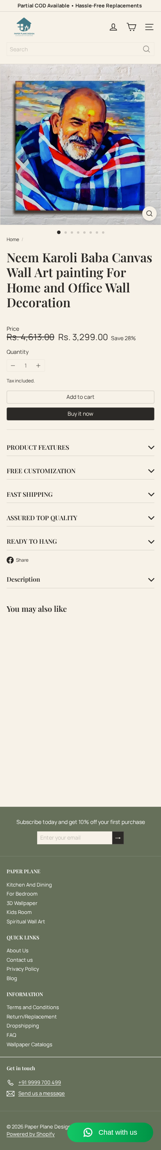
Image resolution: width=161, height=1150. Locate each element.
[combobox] (80, 49)
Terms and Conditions (33, 1007)
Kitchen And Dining (29, 884)
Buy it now (80, 413)
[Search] (146, 49)
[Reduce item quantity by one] (13, 365)
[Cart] (131, 27)
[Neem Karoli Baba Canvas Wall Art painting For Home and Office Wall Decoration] (55, 689)
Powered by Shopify (31, 1133)
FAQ (11, 1034)
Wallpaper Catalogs (29, 1044)
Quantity (18, 352)
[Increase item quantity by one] (38, 365)
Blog (12, 978)
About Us (18, 950)
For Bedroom (22, 893)
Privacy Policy (23, 968)
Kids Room (19, 912)
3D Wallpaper (22, 903)
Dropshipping (23, 1025)
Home (13, 239)
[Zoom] (149, 213)
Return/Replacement (32, 1016)
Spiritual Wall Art (26, 921)
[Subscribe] (118, 837)
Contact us (20, 959)
